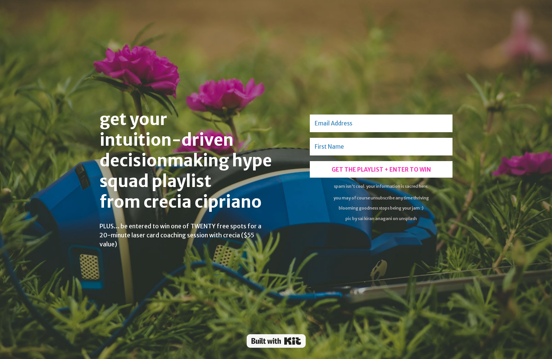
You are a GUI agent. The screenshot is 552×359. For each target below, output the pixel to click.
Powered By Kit (276, 341)
